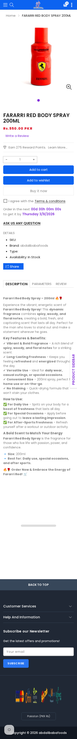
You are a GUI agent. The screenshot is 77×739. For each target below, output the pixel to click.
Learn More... (57, 147)
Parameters (42, 284)
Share (14, 266)
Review (61, 284)
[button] (5, 5)
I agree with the (21, 201)
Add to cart (38, 169)
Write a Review (17, 136)
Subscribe (15, 663)
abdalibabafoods (34, 245)
